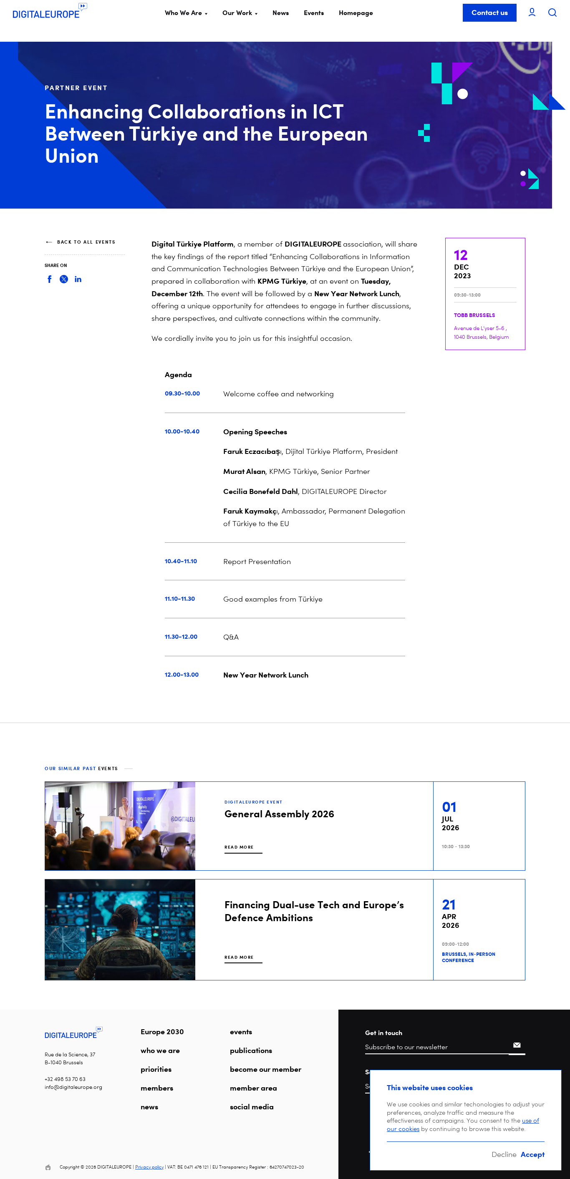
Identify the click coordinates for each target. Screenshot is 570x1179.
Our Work (237, 12)
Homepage (356, 12)
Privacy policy (149, 1167)
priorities (156, 1068)
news (149, 1106)
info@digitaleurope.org (73, 1087)
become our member (265, 1068)
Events (314, 12)
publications (251, 1050)
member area (253, 1087)
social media (252, 1106)
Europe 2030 (162, 1031)
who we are (160, 1050)
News (280, 12)
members (157, 1087)
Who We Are (183, 12)
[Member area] (532, 12)
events (241, 1031)
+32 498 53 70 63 (65, 1079)
